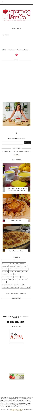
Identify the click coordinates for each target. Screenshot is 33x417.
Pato (10, 279)
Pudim (14, 282)
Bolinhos (12, 266)
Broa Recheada (16, 220)
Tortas (28, 287)
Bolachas (5, 266)
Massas (23, 276)
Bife (17, 263)
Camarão (4, 268)
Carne (11, 268)
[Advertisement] (16, 358)
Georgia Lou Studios (16, 410)
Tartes (22, 287)
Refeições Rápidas (7, 284)
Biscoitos (22, 263)
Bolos (18, 266)
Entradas (17, 271)
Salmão (22, 284)
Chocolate (17, 268)
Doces (11, 271)
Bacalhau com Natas (17, 251)
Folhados (24, 271)
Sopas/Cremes (15, 287)
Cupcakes (5, 271)
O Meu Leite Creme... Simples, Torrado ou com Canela (16, 189)
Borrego (24, 266)
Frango (4, 274)
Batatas (12, 263)
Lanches (17, 276)
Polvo (4, 282)
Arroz (22, 260)
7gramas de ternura (17, 409)
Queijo (20, 282)
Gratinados (17, 274)
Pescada (24, 279)
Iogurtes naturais (7, 276)
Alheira (17, 260)
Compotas (25, 268)
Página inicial (16, 28)
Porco (9, 282)
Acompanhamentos (7, 260)
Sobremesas (5, 287)
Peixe (14, 279)
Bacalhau (5, 263)
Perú (19, 279)
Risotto (16, 284)
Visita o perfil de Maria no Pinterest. (16, 293)
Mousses (4, 279)
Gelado (10, 274)
